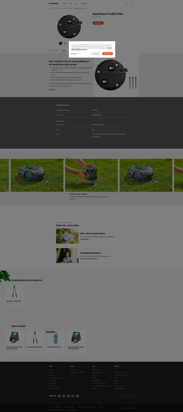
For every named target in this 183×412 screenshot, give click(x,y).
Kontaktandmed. (83, 49)
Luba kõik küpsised (107, 53)
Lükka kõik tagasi (96, 53)
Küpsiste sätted (73, 53)
